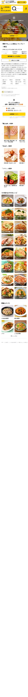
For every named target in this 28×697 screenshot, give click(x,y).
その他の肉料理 (13, 342)
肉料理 (6, 342)
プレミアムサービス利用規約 (20, 116)
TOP (2, 342)
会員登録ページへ (14, 35)
